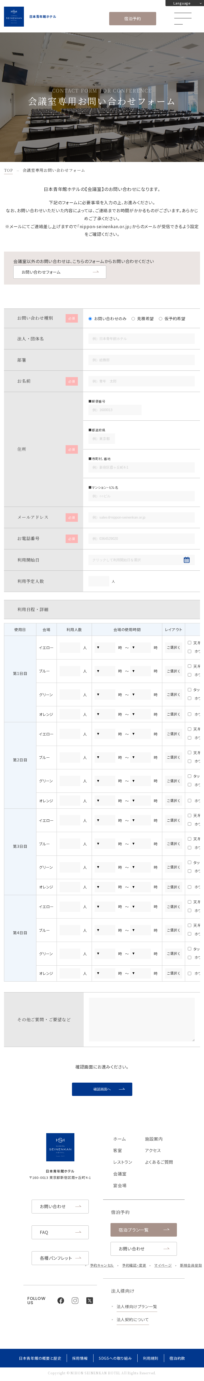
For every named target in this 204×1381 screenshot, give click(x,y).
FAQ (44, 1232)
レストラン (122, 1162)
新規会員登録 (191, 1265)
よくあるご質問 (159, 1162)
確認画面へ (102, 1089)
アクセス (153, 1150)
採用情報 (80, 1358)
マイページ (163, 1265)
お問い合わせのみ (110, 318)
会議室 (119, 1173)
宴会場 (119, 1185)
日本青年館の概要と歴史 (40, 1358)
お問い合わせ (53, 1206)
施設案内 (154, 1139)
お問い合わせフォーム (41, 272)
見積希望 (145, 318)
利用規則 (151, 1358)
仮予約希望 (174, 318)
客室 (117, 1150)
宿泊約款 (177, 1358)
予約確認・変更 (134, 1265)
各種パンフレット (56, 1258)
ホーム (119, 1139)
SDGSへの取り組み (115, 1358)
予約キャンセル (102, 1265)
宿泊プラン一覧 (134, 1229)
